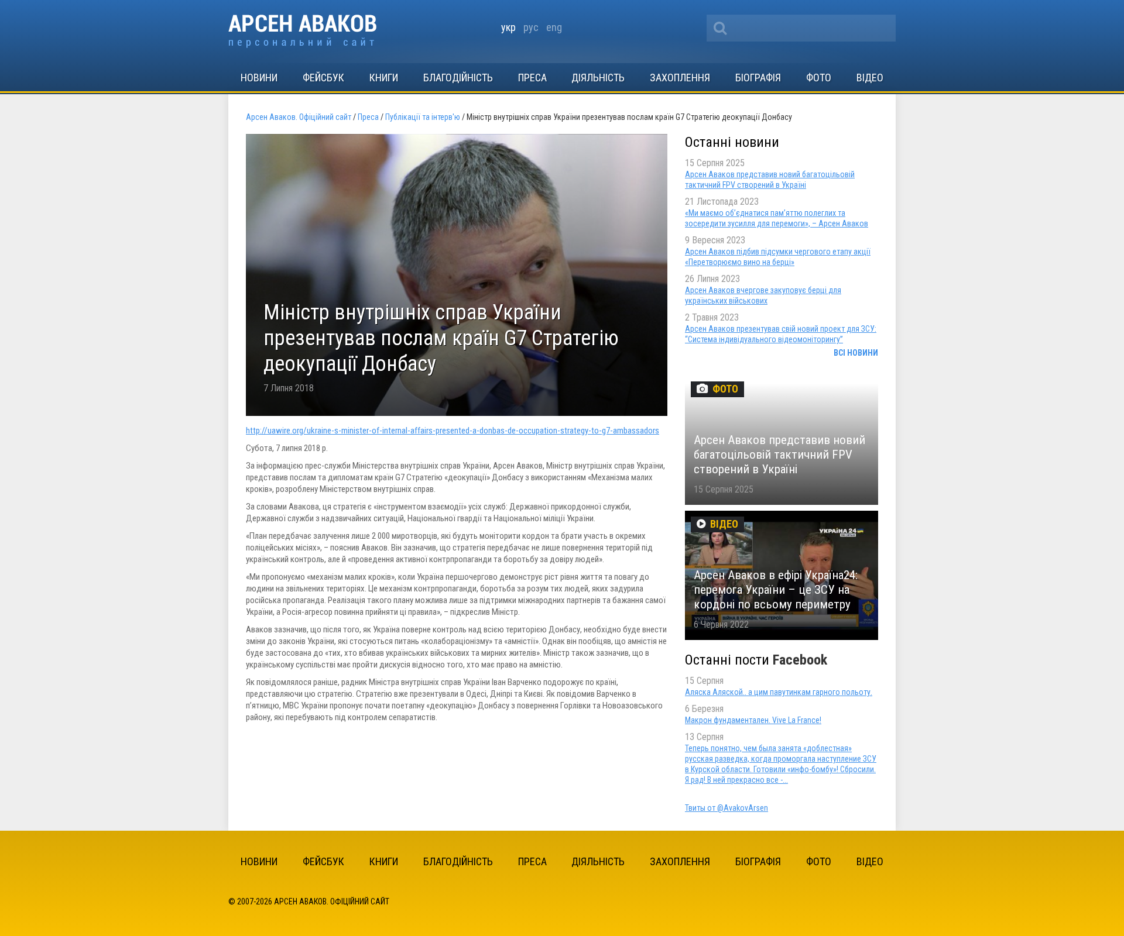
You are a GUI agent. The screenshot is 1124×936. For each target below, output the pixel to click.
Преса (532, 77)
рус (531, 27)
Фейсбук (323, 77)
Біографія (758, 77)
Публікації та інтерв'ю (422, 117)
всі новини (856, 352)
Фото (818, 77)
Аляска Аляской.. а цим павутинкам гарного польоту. (778, 692)
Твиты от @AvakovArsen (726, 808)
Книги (383, 77)
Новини (259, 77)
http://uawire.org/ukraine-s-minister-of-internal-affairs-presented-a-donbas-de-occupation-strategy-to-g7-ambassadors (452, 430)
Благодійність (458, 77)
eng (554, 27)
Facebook (800, 660)
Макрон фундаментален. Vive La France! (753, 720)
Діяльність (598, 77)
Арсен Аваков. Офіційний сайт (302, 31)
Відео (869, 77)
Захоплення (680, 77)
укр (508, 27)
